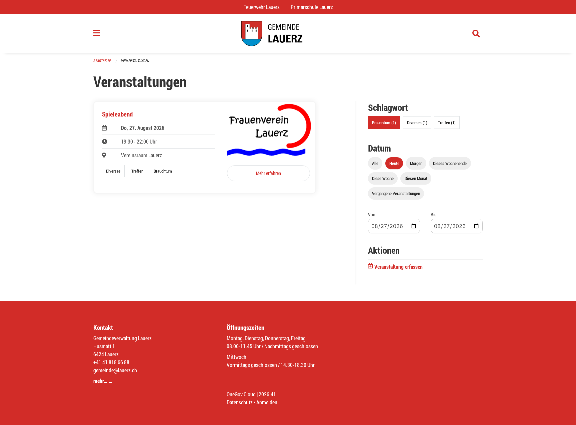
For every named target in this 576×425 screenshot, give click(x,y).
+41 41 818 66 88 (111, 362)
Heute (394, 163)
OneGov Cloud (241, 394)
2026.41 (267, 394)
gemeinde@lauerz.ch (115, 370)
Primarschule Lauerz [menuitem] (314, 6)
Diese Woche (383, 178)
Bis (433, 214)
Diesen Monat (416, 178)
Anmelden (266, 402)
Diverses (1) (417, 122)
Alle (375, 163)
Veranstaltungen (135, 60)
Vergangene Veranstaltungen (396, 193)
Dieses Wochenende (450, 163)
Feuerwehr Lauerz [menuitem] (264, 6)
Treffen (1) (447, 122)
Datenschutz (240, 402)
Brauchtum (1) (384, 122)
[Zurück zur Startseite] (288, 33)
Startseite (102, 60)
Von (371, 214)
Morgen (416, 163)
